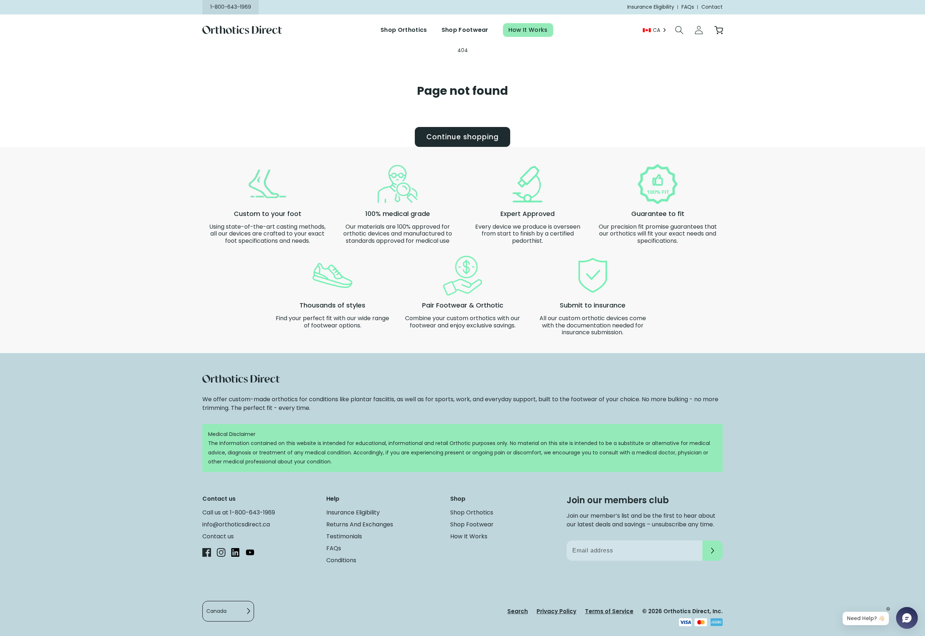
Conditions (341, 560)
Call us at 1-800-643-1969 (238, 512)
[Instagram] (221, 553)
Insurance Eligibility (353, 512)
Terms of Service (609, 611)
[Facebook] (206, 553)
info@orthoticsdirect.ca (236, 524)
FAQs (333, 548)
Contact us (218, 536)
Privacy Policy (556, 611)
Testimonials (344, 536)
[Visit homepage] (246, 30)
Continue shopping (462, 137)
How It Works (528, 30)
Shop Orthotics (403, 30)
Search (517, 611)
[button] (679, 30)
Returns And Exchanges (359, 524)
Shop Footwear (465, 30)
